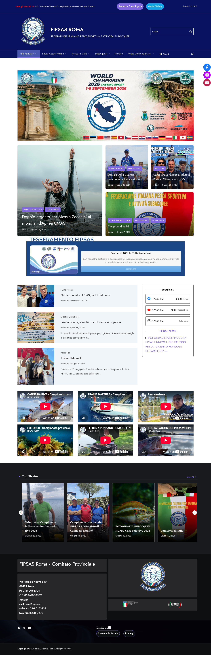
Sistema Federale (108, 633)
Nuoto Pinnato (67, 289)
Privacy (129, 633)
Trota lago (158, 220)
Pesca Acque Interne (119, 220)
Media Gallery (155, 6)
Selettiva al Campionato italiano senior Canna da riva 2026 (38, 526)
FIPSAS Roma (67, 29)
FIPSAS (156, 310)
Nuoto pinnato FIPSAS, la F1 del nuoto (86, 295)
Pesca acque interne (53, 53)
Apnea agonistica (33, 209)
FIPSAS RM (157, 299)
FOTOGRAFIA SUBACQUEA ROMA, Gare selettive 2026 (130, 528)
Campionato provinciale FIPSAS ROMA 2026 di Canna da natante (83, 526)
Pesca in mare (79, 53)
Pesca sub (65, 352)
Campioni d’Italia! (118, 227)
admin (25, 230)
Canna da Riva (116, 168)
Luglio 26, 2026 (124, 185)
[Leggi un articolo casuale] (192, 53)
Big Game (159, 168)
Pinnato (119, 53)
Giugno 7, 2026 (123, 232)
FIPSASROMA (27, 53)
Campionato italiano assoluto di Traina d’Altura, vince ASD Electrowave (172, 177)
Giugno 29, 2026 (169, 185)
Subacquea (101, 53)
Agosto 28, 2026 (38, 230)
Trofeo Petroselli (71, 358)
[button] (35, 54)
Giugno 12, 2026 (120, 535)
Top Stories (52, 209)
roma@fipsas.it (33, 604)
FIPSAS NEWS (168, 331)
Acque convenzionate (139, 53)
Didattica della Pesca (70, 316)
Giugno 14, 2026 (75, 535)
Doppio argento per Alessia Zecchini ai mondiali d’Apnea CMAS (56, 220)
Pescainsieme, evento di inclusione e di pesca (91, 322)
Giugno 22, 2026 (30, 535)
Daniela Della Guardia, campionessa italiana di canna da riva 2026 (125, 177)
